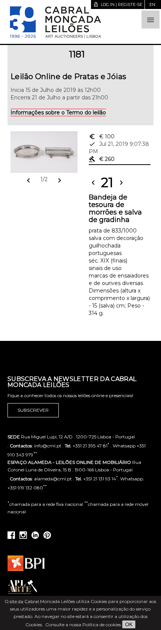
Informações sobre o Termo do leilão (58, 112)
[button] (151, 19)
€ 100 (102, 136)
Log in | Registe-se (117, 4)
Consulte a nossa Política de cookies (83, 624)
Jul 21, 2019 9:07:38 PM (119, 148)
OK (129, 624)
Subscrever (33, 410)
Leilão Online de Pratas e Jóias (68, 76)
